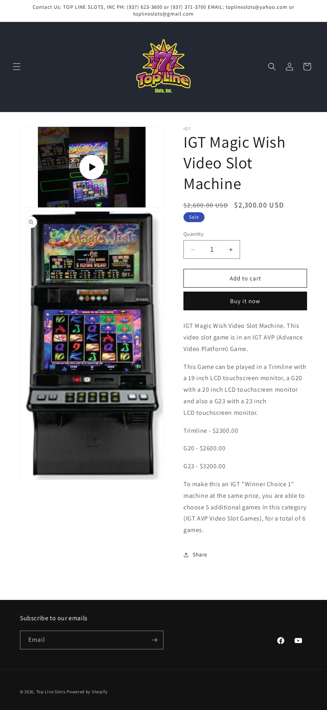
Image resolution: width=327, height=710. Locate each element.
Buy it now (245, 301)
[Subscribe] (154, 640)
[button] (17, 66)
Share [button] (200, 554)
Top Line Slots (51, 691)
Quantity (193, 234)
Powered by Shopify (87, 691)
